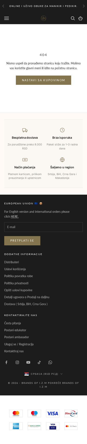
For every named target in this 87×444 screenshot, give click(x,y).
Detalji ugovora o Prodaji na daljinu (26, 297)
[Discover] (52, 426)
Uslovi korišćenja (15, 269)
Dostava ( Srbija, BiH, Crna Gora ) (26, 304)
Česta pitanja (12, 323)
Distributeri (11, 262)
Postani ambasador (16, 337)
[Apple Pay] (71, 426)
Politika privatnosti (16, 283)
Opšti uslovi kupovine (18, 290)
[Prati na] (6, 362)
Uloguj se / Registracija (19, 344)
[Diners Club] (34, 426)
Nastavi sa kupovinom (43, 80)
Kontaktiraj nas (14, 351)
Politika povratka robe (18, 276)
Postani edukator (15, 330)
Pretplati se (22, 240)
